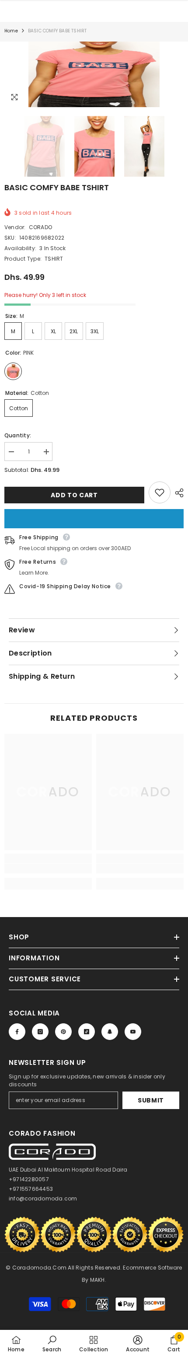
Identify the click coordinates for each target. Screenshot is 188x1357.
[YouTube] (133, 1031)
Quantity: (17, 435)
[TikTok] (86, 1031)
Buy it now (94, 518)
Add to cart (74, 495)
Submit (151, 1100)
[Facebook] (17, 1031)
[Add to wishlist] (160, 492)
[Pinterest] (63, 1031)
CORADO (40, 227)
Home (11, 31)
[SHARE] (177, 492)
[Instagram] (40, 1031)
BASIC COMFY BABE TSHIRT (56, 187)
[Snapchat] (109, 1031)
